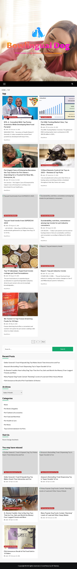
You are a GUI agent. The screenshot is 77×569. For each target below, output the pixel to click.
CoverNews (45, 566)
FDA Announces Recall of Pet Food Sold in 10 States (22, 380)
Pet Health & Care (46, 117)
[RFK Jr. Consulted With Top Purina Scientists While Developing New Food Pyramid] (20, 108)
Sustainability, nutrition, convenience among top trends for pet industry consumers (55, 223)
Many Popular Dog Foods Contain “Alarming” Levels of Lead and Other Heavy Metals (33, 377)
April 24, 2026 (14, 481)
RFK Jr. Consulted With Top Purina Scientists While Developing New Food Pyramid (19, 124)
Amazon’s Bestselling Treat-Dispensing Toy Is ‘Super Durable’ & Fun (27, 366)
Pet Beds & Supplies (11, 409)
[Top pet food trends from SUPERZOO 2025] (20, 206)
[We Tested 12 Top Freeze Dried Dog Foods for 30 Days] (20, 304)
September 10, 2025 (53, 175)
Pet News (7, 425)
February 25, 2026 (15, 556)
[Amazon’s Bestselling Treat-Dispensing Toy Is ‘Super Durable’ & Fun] (57, 463)
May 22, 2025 (14, 324)
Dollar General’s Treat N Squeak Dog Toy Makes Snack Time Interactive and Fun (32, 362)
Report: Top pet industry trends (53, 271)
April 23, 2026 (51, 481)
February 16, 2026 (15, 129)
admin (7, 129)
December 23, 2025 (53, 127)
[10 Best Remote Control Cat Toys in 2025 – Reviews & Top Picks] (57, 156)
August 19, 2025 (15, 276)
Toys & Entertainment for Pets (49, 165)
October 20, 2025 (15, 180)
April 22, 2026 (14, 520)
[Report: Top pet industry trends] (57, 256)
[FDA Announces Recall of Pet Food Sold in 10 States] (20, 537)
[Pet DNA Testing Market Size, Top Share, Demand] (57, 108)
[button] (4, 83)
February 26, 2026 (52, 517)
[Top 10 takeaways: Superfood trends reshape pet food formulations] (20, 256)
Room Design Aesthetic (10, 440)
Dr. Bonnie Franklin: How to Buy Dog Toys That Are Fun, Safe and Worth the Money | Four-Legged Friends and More (38, 371)
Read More (7, 140)
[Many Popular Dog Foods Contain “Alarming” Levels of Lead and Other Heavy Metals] (57, 499)
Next (43, 342)
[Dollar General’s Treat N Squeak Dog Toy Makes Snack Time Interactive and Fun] (20, 463)
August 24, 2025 (52, 228)
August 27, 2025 (15, 225)
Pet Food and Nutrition (11, 117)
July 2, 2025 (51, 273)
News (6, 405)
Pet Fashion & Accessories (13, 413)
